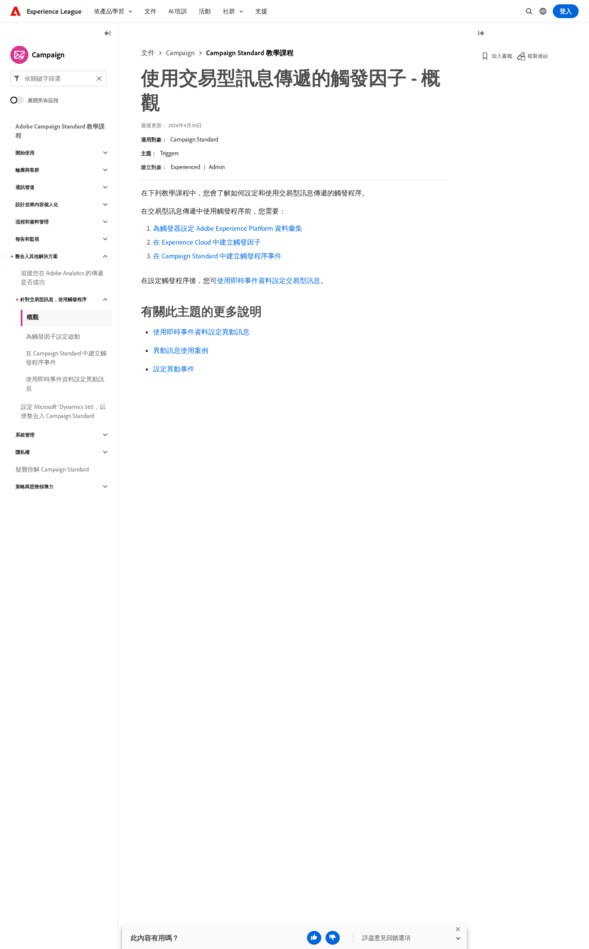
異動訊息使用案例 (180, 350)
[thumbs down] (333, 938)
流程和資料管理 (32, 222)
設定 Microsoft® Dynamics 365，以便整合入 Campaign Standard (63, 411)
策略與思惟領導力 (34, 487)
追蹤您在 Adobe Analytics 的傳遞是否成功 (62, 277)
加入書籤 (502, 56)
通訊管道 (25, 187)
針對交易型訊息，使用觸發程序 (53, 299)
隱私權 (23, 452)
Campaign (180, 52)
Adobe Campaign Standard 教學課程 (60, 131)
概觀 (33, 317)
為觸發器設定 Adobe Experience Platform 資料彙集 (227, 228)
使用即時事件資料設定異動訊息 (201, 331)
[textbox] (58, 78)
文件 (148, 52)
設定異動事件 (173, 369)
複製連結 (537, 56)
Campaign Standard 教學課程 (250, 52)
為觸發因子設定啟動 (53, 336)
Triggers (169, 153)
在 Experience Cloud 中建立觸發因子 (207, 242)
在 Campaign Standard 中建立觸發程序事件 (217, 255)
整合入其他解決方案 (36, 256)
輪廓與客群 (27, 170)
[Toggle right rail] (480, 34)
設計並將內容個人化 (37, 204)
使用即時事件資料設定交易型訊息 (268, 280)
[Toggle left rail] (107, 34)
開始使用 (25, 153)
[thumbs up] (314, 938)
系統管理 (25, 435)
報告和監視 (27, 239)
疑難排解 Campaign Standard (52, 469)
